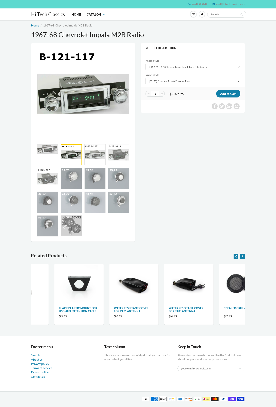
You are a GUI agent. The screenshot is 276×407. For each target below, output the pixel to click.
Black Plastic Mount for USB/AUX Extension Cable (55, 310)
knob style (152, 75)
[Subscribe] (240, 369)
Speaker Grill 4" (212, 308)
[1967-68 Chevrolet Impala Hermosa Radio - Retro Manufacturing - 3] (83, 94)
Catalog (94, 14)
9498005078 (199, 4)
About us (37, 359)
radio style (153, 60)
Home (76, 14)
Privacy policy (40, 363)
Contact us (38, 376)
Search (35, 355)
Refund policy (40, 372)
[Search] (241, 14)
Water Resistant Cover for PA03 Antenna (163, 310)
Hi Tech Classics (48, 14)
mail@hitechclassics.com (230, 4)
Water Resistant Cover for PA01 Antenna (108, 310)
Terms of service (41, 368)
